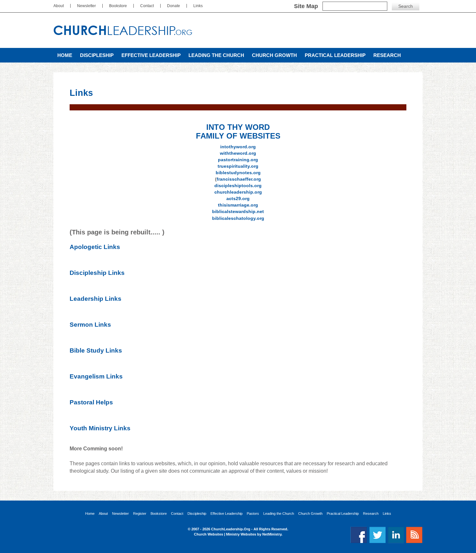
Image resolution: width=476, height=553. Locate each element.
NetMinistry (271, 534)
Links (198, 6)
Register (139, 513)
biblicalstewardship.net (238, 211)
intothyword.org (238, 146)
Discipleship (97, 55)
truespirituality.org (238, 166)
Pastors (253, 513)
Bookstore (118, 6)
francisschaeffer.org (239, 179)
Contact (147, 6)
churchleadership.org (238, 192)
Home (64, 55)
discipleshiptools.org (238, 185)
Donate (173, 6)
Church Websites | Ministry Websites (225, 534)
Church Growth (274, 55)
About (58, 6)
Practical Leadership (335, 55)
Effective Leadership (151, 55)
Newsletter (86, 6)
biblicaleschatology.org (238, 218)
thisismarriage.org (238, 205)
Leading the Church (216, 55)
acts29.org (238, 198)
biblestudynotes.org (238, 172)
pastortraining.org (238, 159)
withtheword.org (238, 153)
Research (387, 55)
